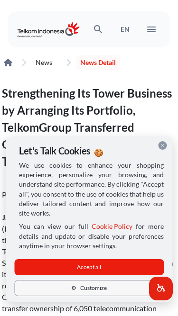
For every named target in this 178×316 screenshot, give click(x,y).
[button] (161, 288)
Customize (89, 287)
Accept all (89, 267)
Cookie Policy (112, 226)
